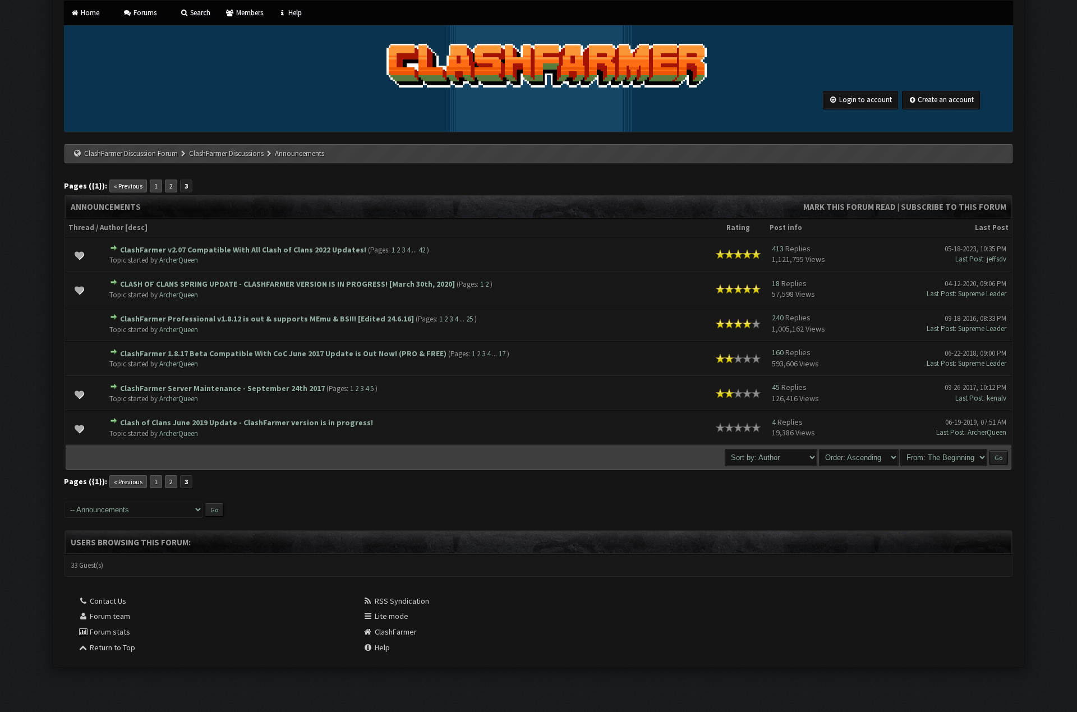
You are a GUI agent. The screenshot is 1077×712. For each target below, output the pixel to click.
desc (136, 227)
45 (776, 387)
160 (778, 352)
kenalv (996, 398)
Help (294, 12)
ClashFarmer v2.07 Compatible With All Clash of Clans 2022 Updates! (243, 250)
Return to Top (111, 647)
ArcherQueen (178, 260)
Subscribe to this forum (953, 206)
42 (421, 250)
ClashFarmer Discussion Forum (131, 153)
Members (248, 12)
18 (776, 283)
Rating (738, 227)
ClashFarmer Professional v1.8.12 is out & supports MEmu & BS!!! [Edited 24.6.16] (267, 319)
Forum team (109, 616)
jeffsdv (996, 259)
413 (778, 249)
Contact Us (107, 601)
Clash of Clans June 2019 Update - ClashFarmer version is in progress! (246, 422)
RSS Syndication (401, 601)
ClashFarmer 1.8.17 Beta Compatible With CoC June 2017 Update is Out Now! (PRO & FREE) (283, 353)
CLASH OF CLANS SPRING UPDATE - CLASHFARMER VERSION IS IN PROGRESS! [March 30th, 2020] (287, 284)
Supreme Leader (982, 293)
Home (89, 12)
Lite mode (390, 616)
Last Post (992, 227)
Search (199, 12)
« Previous (128, 186)
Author (111, 227)
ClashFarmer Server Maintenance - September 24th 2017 (222, 388)
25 (469, 319)
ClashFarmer (395, 632)
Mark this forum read (849, 206)
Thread (81, 227)
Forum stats (109, 632)
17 (502, 354)
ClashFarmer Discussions (227, 153)
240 (778, 318)
